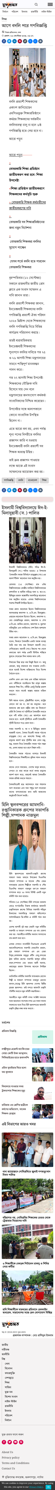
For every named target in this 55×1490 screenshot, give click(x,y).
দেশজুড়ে (9, 1378)
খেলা (7, 1364)
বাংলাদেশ (32, 480)
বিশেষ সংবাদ (11, 1397)
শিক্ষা (4, 19)
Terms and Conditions (15, 1463)
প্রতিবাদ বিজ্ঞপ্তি (9, 1031)
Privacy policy (11, 1458)
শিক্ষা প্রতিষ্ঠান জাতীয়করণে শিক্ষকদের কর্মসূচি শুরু (26, 191)
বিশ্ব (3, 1359)
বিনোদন (8, 1368)
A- (30, 41)
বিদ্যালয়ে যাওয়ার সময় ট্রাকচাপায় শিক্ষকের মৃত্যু (13, 1088)
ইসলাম (24, 12)
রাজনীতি (34, 12)
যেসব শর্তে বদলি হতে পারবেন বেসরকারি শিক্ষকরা (27, 264)
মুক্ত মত (8, 1392)
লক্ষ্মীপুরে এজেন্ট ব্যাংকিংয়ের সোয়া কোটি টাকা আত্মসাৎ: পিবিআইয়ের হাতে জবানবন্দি (15, 1053)
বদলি (20, 480)
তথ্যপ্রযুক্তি (10, 1373)
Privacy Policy (36, 1487)
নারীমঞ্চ (5, 1350)
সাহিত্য (8, 1387)
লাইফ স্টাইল (47, 12)
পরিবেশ (15, 12)
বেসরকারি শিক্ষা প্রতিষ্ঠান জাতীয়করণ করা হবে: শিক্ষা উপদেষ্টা (26, 174)
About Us (7, 1452)
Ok (48, 1487)
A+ (35, 41)
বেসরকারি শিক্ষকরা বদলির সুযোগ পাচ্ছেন (25, 244)
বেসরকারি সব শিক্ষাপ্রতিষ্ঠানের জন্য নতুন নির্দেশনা (26, 225)
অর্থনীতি (5, 1354)
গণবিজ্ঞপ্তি (8, 480)
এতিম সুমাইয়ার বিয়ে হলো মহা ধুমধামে (14, 1070)
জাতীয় (5, 1345)
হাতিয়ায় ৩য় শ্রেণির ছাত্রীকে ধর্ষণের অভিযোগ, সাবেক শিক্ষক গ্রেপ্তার (15, 1109)
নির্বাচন (5, 12)
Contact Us (8, 1469)
